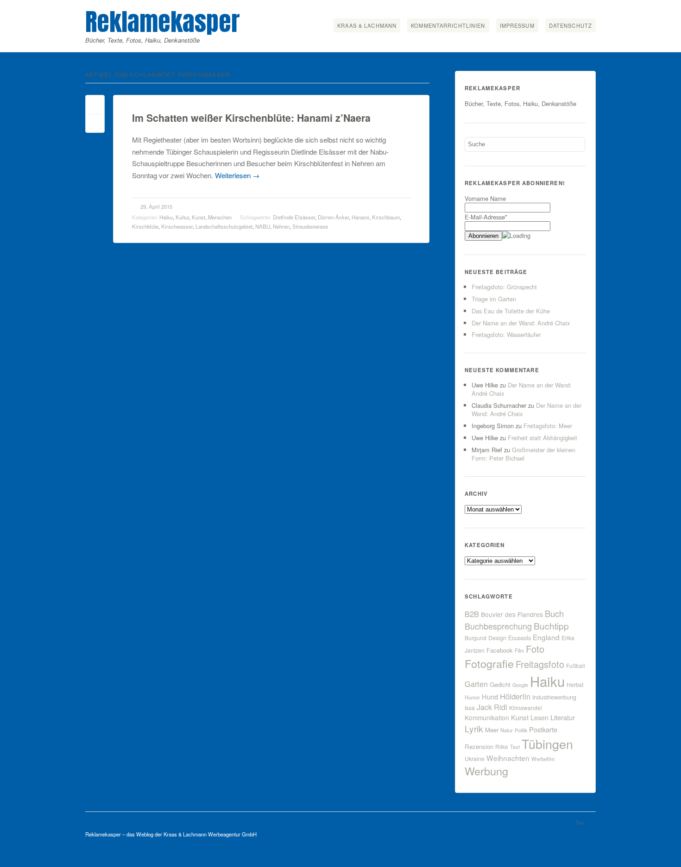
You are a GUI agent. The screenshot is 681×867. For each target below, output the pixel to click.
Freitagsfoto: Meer (547, 425)
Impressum (517, 25)
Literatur (562, 717)
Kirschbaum (386, 217)
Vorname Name (485, 198)
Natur (506, 730)
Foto (535, 648)
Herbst (575, 684)
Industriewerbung (554, 697)
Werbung (486, 771)
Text (515, 746)
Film (519, 650)
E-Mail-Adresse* (486, 216)
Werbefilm (543, 758)
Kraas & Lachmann (367, 25)
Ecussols (519, 637)
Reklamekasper (162, 21)
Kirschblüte (145, 226)
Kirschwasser (177, 226)
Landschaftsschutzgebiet (223, 226)
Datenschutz (570, 25)
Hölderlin (515, 696)
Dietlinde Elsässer (294, 217)
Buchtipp (551, 625)
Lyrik (474, 728)
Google (520, 684)
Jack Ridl (492, 707)
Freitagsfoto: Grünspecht (504, 286)
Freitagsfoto (540, 664)
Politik (521, 730)
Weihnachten (508, 758)
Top (579, 822)
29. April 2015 (156, 206)
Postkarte (543, 729)
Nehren (281, 226)
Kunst (198, 217)
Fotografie (489, 663)
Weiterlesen (237, 175)
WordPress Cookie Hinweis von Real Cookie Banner (87, 861)
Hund (490, 696)
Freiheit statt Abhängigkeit (542, 437)
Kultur (182, 217)
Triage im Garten (494, 298)
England (546, 637)
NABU (262, 226)
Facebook (499, 650)
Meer (491, 729)
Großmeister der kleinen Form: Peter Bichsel (523, 453)
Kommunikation (487, 717)
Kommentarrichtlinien (448, 25)
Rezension (479, 746)
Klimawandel (525, 707)
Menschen (220, 217)
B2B (472, 613)
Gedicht (500, 684)
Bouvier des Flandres (512, 614)
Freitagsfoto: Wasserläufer (506, 334)
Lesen (539, 717)
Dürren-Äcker (333, 217)
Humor (472, 697)
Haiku (166, 217)
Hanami (360, 217)
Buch (554, 613)
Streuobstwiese (310, 226)
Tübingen (547, 744)
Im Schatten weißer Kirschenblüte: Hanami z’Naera (251, 118)
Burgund (475, 638)
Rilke (501, 746)
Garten (476, 683)
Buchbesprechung (498, 626)
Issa (470, 707)
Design (497, 638)
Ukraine (475, 759)
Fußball (575, 665)
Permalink (95, 106)
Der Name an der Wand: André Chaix (521, 322)
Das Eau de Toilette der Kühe (511, 310)
